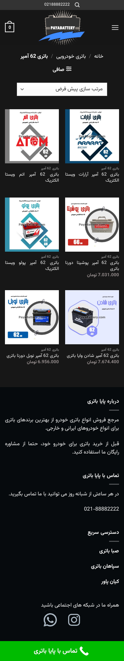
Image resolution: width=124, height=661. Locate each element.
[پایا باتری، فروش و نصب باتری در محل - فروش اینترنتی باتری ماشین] (62, 27)
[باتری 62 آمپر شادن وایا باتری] (92, 317)
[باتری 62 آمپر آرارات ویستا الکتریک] (92, 136)
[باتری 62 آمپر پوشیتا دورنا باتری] (92, 225)
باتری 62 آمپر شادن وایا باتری (93, 356)
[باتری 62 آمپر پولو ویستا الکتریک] (32, 225)
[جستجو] (76, 5)
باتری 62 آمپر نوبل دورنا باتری (33, 356)
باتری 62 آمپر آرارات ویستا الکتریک (92, 177)
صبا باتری (109, 551)
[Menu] (115, 27)
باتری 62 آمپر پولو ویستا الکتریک (32, 266)
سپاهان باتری (105, 566)
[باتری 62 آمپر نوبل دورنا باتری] (32, 317)
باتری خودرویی (71, 56)
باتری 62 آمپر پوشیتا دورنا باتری (92, 266)
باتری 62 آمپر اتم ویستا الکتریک (32, 177)
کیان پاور (110, 582)
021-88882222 (101, 509)
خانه (98, 56)
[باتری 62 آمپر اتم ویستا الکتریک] (32, 136)
